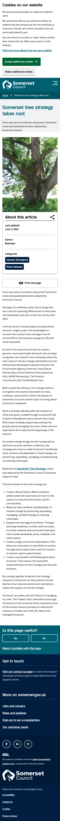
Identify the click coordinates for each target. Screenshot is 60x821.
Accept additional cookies (19, 61)
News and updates (14, 713)
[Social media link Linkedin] (17, 744)
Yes (15, 638)
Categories (11, 253)
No (44, 638)
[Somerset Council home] (18, 84)
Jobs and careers (14, 706)
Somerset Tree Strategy (31, 468)
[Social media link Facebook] (6, 744)
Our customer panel (15, 727)
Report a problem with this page (21, 648)
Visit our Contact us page (17, 671)
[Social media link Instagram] (28, 744)
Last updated (12, 225)
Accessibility (8, 794)
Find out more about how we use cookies (27, 50)
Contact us (7, 801)
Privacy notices (9, 815)
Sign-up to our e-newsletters (21, 720)
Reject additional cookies (19, 71)
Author (9, 239)
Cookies (6, 808)
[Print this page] (30, 283)
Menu (55, 83)
